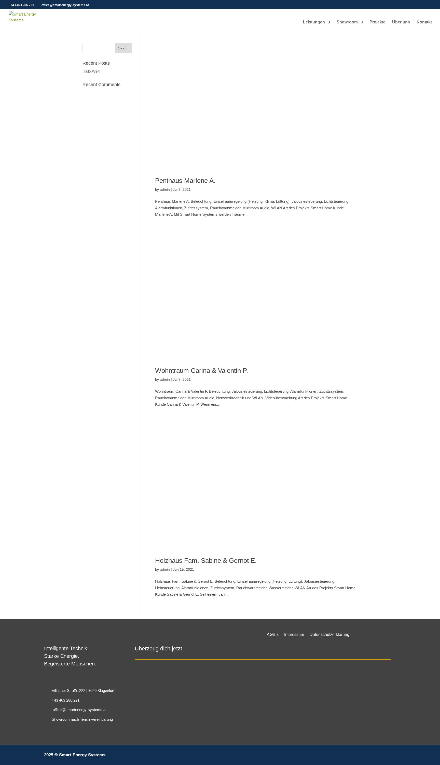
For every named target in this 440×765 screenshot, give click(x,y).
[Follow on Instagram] (363, 757)
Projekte (377, 22)
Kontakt (424, 22)
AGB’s (273, 635)
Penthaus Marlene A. (185, 180)
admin (165, 189)
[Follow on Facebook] (350, 757)
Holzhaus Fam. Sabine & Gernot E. (206, 560)
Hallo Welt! (91, 71)
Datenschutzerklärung (329, 635)
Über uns (401, 22)
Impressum (294, 635)
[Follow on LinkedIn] (377, 757)
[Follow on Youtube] (390, 757)
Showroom (347, 22)
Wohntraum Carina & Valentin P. (201, 370)
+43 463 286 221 (22, 5)
